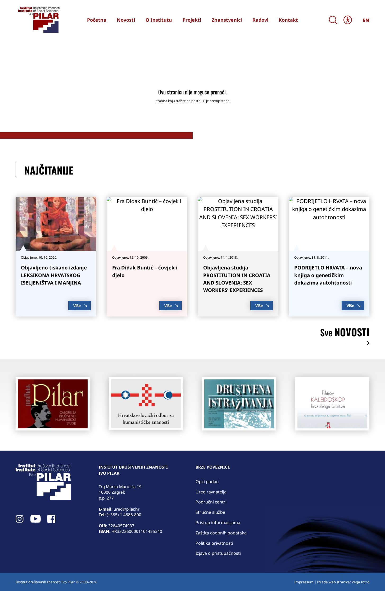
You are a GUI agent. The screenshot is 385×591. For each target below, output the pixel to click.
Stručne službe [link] (210, 512)
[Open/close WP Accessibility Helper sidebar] (347, 19)
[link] (38, 19)
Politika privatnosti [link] (214, 543)
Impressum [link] (304, 582)
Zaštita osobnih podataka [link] (221, 533)
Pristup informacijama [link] (218, 522)
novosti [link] (344, 333)
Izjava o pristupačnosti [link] (218, 553)
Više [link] (77, 305)
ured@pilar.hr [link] (126, 509)
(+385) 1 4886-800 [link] (124, 514)
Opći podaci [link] (207, 481)
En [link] (366, 20)
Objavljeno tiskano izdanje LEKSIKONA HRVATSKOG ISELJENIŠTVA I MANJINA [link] (54, 275)
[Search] (333, 20)
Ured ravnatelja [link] (211, 492)
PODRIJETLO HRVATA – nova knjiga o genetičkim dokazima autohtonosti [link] (328, 275)
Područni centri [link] (211, 502)
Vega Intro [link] (360, 582)
